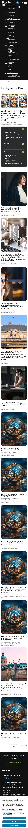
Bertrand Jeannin (4, 363)
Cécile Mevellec (12, 124)
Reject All (14, 821)
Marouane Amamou (5, 502)
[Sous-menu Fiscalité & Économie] (17, 73)
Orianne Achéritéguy (13, 499)
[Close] (25, 798)
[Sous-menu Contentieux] (12, 45)
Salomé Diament (10, 455)
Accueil (2, 81)
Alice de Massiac (4, 453)
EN (22, 2)
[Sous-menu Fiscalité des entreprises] (19, 7)
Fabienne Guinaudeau (20, 501)
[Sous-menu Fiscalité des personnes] (19, 19)
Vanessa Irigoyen (4, 124)
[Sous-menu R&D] (8, 38)
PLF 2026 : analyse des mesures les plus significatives (13, 734)
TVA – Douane (9, 81)
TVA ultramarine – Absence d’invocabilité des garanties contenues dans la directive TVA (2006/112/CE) (12, 306)
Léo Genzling (11, 215)
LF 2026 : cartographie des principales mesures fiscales (10, 449)
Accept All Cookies (14, 825)
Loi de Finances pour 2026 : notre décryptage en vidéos (12, 495)
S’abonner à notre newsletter (14, 762)
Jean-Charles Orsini (22, 499)
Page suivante (23, 745)
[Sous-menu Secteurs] (11, 63)
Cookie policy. (9, 814)
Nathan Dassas (19, 124)
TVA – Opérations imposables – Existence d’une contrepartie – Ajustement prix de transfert (11, 209)
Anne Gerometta (4, 215)
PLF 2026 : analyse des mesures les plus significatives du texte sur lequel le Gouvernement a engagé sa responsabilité (13, 589)
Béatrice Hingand (12, 453)
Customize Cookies (14, 818)
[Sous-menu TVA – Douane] (13, 26)
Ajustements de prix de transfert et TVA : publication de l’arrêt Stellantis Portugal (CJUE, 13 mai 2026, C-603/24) (14, 115)
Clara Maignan (19, 453)
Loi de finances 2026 (5, 452)
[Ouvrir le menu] (25, 3)
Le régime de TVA (5, 122)
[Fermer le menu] (3, 5)
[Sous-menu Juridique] (11, 51)
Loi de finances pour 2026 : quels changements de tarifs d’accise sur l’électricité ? (13, 542)
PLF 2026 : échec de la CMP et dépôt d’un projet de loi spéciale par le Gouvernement (13, 638)
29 (14, 746)
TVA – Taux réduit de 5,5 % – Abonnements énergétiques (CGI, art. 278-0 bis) (13, 403)
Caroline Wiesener (5, 501)
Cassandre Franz (13, 548)
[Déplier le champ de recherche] (17, 2)
